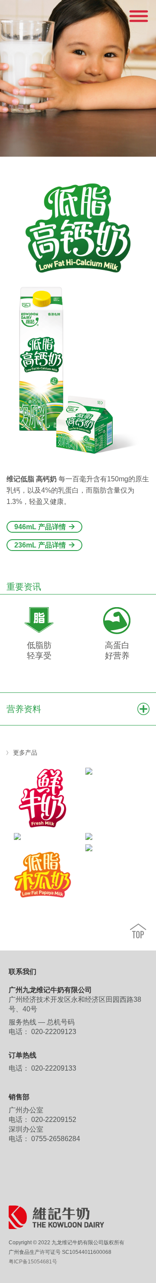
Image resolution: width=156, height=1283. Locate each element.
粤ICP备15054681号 (33, 1262)
